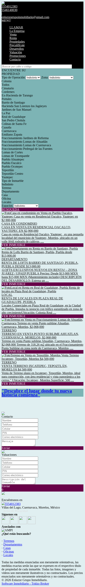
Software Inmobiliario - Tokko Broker (25, 583)
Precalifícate (17, 45)
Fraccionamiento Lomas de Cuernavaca (26, 145)
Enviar (6, 448)
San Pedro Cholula (13, 120)
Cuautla (6, 127)
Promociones (17, 56)
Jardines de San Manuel (16, 109)
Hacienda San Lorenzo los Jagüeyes (24, 106)
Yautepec (7, 177)
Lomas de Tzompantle (15, 156)
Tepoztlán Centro (12, 173)
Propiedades (17, 41)
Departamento (10, 191)
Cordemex (8, 91)
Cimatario (8, 88)
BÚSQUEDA (10, 209)
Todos (5, 84)
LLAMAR (16, 27)
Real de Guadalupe (14, 116)
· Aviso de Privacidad (15, 510)
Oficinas (8, 551)
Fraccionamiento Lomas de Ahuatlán (24, 141)
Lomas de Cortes (12, 152)
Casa (5, 195)
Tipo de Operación (13, 77)
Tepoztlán (8, 170)
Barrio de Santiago (13, 102)
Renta (13, 38)
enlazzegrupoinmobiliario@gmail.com (25, 17)
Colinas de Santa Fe (14, 124)
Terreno (6, 188)
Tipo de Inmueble (13, 180)
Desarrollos (16, 48)
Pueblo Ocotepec (12, 166)
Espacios (7, 205)
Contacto (15, 59)
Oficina (6, 198)
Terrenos (8, 541)
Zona (44, 77)
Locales (6, 202)
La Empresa (17, 31)
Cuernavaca (9, 131)
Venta (13, 34)
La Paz (6, 113)
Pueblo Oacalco (11, 163)
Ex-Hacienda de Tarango (17, 95)
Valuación (15, 52)
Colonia (6, 81)
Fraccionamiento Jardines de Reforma (25, 138)
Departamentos (12, 544)
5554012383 (13, 504)
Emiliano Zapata (12, 134)
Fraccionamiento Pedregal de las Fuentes (27, 148)
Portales (6, 99)
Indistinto (7, 184)
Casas (7, 548)
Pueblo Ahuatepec (13, 159)
